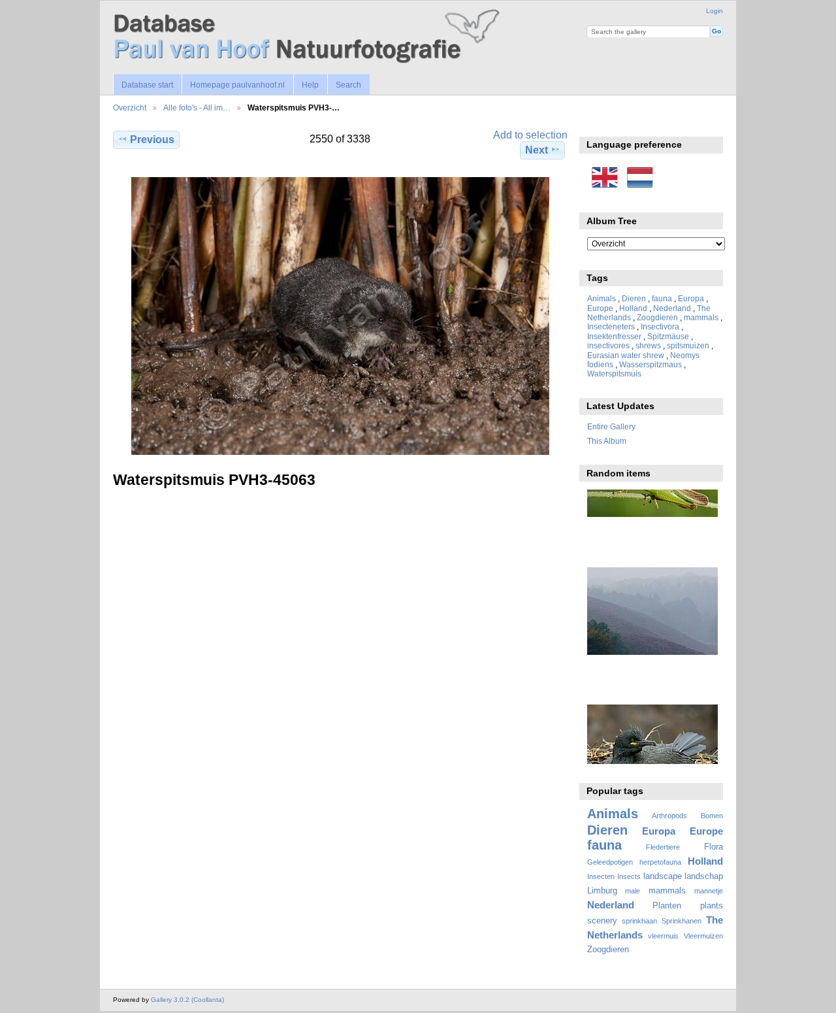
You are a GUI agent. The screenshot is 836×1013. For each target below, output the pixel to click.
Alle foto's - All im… (197, 107)
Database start (147, 85)
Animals (601, 298)
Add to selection (530, 135)
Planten (666, 905)
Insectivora (660, 326)
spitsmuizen (688, 345)
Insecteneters (611, 326)
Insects (629, 876)
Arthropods (669, 816)
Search (348, 85)
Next (536, 150)
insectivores (608, 345)
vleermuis (663, 936)
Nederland (672, 308)
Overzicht (129, 107)
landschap (703, 876)
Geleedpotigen (610, 862)
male (632, 891)
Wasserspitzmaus (650, 364)
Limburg (602, 890)
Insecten (601, 876)
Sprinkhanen (681, 921)
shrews (648, 345)
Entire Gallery (611, 426)
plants (711, 905)
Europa (691, 298)
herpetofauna (660, 862)
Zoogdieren (657, 317)
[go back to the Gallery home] (309, 37)
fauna (662, 298)
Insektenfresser (614, 336)
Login (714, 10)
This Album (606, 441)
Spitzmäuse (668, 336)
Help (310, 85)
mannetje (708, 891)
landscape (662, 876)
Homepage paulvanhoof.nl (237, 85)
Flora (713, 847)
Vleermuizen (703, 936)
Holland (633, 308)
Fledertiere (663, 847)
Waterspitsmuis (614, 373)
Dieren (634, 298)
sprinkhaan (639, 921)
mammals (701, 317)
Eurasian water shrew (625, 355)
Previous (152, 139)
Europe (600, 308)
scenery (602, 920)
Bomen (712, 816)
